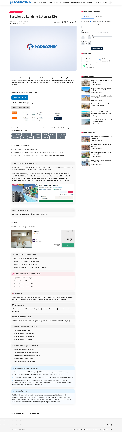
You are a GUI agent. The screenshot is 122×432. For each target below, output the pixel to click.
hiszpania (24, 413)
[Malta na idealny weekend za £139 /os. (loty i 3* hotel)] (85, 154)
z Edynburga (45, 137)
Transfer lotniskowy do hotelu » (24, 349)
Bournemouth (58, 174)
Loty (12, 12)
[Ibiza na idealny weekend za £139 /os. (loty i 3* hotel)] (85, 162)
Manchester (32, 180)
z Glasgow (53, 137)
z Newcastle (37, 137)
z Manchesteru (16, 137)
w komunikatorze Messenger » (24, 333)
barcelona (18, 413)
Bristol (66, 174)
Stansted (23, 180)
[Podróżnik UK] (20, 2)
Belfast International (36, 174)
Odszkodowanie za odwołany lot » (25, 361)
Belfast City (24, 174)
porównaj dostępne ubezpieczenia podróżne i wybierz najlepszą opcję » (48, 321)
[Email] (73, 22)
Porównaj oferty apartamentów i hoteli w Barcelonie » (30, 214)
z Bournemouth (61, 137)
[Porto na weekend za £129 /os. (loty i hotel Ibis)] (85, 147)
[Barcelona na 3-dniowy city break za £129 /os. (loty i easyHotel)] (85, 106)
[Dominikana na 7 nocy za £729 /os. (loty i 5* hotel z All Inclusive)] (85, 122)
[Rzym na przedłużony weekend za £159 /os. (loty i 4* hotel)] (85, 82)
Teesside (66, 180)
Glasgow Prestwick (56, 176)
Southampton (56, 180)
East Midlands (22, 176)
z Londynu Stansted (16, 134)
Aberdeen (15, 174)
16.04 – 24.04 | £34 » (20, 103)
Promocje (18, 12)
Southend (15, 180)
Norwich (48, 180)
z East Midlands (61, 134)
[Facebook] (96, 2)
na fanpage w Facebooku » (22, 330)
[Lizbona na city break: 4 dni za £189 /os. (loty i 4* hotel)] (85, 98)
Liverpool (35, 178)
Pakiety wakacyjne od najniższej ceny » (26, 352)
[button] (103, 2)
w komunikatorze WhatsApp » (24, 336)
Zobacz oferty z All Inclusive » (24, 281)
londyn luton (35, 413)
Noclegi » (31, 103)
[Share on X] (65, 22)
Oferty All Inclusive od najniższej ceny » (27, 355)
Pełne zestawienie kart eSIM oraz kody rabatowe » (30, 267)
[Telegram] (98, 2)
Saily (15, 258)
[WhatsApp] (100, 2)
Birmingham (48, 174)
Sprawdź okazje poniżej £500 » (24, 287)
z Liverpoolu (23, 137)
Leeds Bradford (25, 178)
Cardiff (14, 176)
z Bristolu (45, 134)
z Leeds (30, 137)
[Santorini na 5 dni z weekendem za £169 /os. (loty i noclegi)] (85, 139)
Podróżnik (13, 21)
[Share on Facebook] (62, 22)
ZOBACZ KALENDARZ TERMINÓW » (21, 107)
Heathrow (58, 178)
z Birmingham (52, 134)
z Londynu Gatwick (36, 134)
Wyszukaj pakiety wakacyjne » (24, 278)
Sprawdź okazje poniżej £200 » (24, 284)
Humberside (67, 176)
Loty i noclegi (94, 84)
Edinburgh (32, 176)
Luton (65, 178)
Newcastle (40, 180)
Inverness (15, 178)
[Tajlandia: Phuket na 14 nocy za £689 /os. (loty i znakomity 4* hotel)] (85, 90)
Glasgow (45, 176)
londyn (29, 413)
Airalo (16, 261)
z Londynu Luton (26, 134)
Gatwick (51, 178)
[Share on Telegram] (70, 22)
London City (43, 178)
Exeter (39, 176)
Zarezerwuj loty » (19, 97)
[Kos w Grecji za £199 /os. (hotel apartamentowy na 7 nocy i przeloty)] (85, 114)
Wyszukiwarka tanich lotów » (23, 358)
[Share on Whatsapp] (67, 22)
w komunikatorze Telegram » (23, 339)
